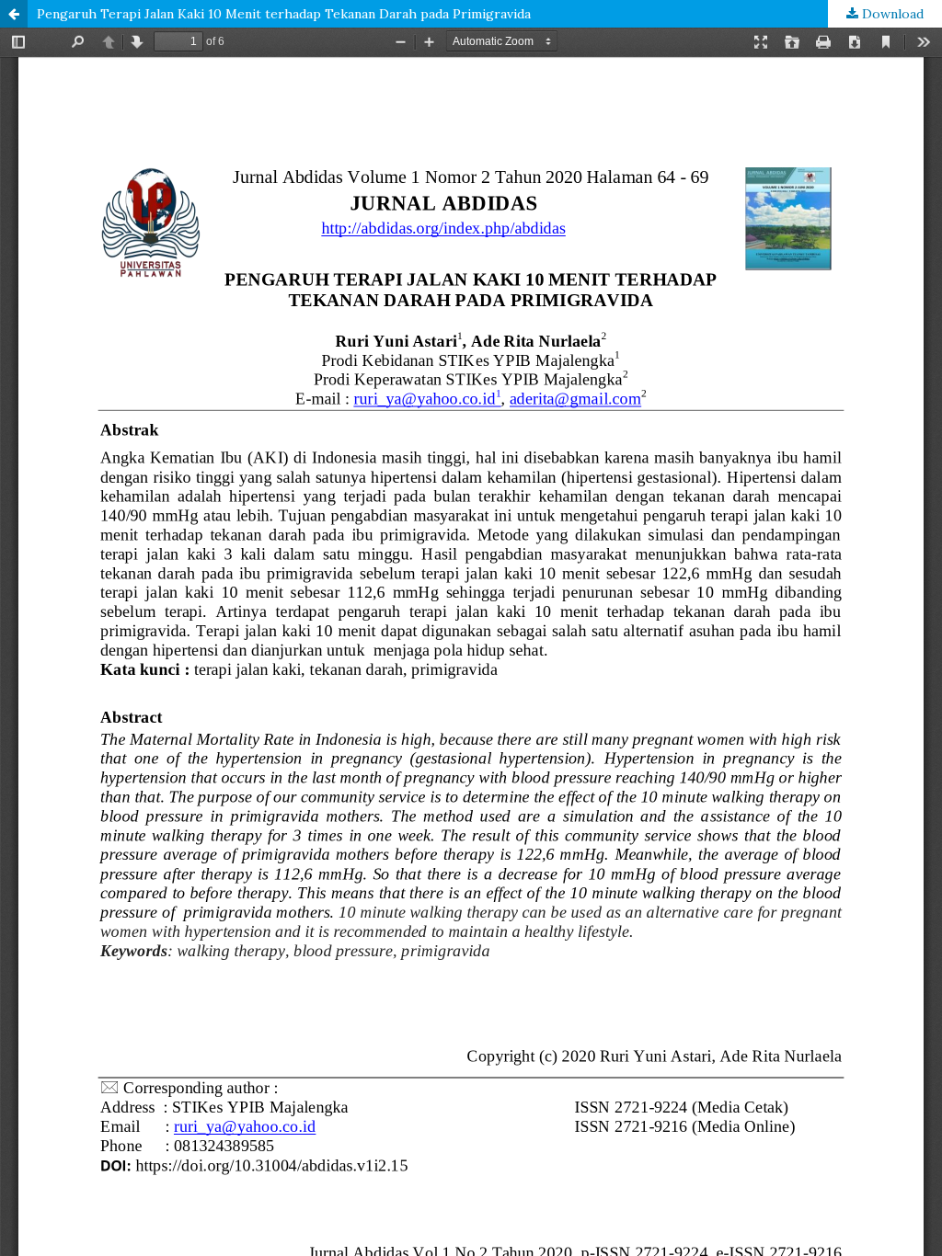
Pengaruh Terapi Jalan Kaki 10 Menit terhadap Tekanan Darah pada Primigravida (284, 14)
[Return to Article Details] (14, 14)
